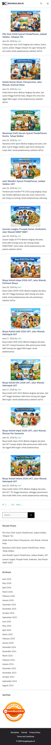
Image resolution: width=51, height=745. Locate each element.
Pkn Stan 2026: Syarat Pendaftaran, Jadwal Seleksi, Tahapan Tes (24, 35)
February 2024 (8, 659)
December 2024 (9, 647)
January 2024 (8, 664)
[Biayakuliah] (13, 3)
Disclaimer (15, 732)
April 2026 (6, 587)
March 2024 (7, 655)
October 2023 (8, 676)
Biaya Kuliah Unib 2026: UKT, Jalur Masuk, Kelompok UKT (23, 332)
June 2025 (6, 621)
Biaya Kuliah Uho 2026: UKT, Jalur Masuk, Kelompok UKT (23, 384)
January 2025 (8, 642)
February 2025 (8, 638)
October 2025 (8, 613)
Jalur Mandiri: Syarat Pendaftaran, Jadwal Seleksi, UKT (23, 182)
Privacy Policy (35, 732)
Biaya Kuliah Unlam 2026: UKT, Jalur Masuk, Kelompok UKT (24, 480)
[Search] (31, 515)
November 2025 (9, 608)
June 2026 (6, 579)
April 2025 (6, 630)
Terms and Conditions (25, 736)
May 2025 (6, 625)
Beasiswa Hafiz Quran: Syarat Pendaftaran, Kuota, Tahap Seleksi (24, 134)
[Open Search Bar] (41, 3)
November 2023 (9, 672)
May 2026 (6, 583)
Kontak (24, 732)
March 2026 (7, 591)
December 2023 (9, 668)
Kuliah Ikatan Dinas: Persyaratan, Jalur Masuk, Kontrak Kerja (22, 83)
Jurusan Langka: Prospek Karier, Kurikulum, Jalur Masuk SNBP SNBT (24, 230)
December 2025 (9, 604)
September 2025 (9, 617)
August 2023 (8, 685)
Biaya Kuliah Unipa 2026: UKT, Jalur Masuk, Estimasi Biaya (24, 281)
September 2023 (9, 681)
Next (19, 504)
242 (13, 504)
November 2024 (9, 651)
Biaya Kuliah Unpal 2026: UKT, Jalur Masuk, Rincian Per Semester (24, 432)
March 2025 (7, 634)
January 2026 (8, 600)
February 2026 (8, 596)
